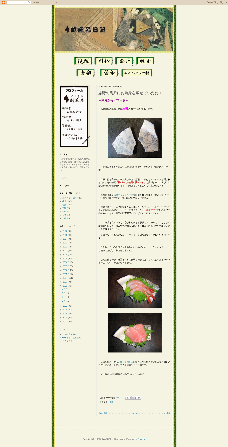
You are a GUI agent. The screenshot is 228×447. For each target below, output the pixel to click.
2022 (65, 247)
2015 (65, 274)
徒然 (64, 201)
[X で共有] (133, 398)
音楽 (64, 208)
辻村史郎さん (126, 362)
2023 (65, 243)
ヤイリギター (68, 341)
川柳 (64, 218)
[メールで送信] (126, 398)
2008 (65, 317)
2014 (65, 278)
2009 (65, 314)
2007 (65, 321)
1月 (63, 301)
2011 (65, 306)
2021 (65, 250)
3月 (63, 293)
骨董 (112, 402)
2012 (65, 286)
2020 (65, 254)
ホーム (135, 413)
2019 (65, 258)
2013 (65, 282)
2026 (65, 231)
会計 (64, 205)
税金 (64, 211)
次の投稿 (103, 413)
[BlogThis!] (130, 398)
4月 (63, 289)
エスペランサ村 (69, 198)
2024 (65, 239)
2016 (65, 270)
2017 (65, 266)
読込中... (63, 178)
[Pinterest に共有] (139, 398)
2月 (63, 297)
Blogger (141, 439)
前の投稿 (166, 413)
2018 (65, 262)
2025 (65, 235)
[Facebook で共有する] (136, 398)
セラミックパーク (124, 195)
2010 (65, 310)
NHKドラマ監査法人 (71, 337)
